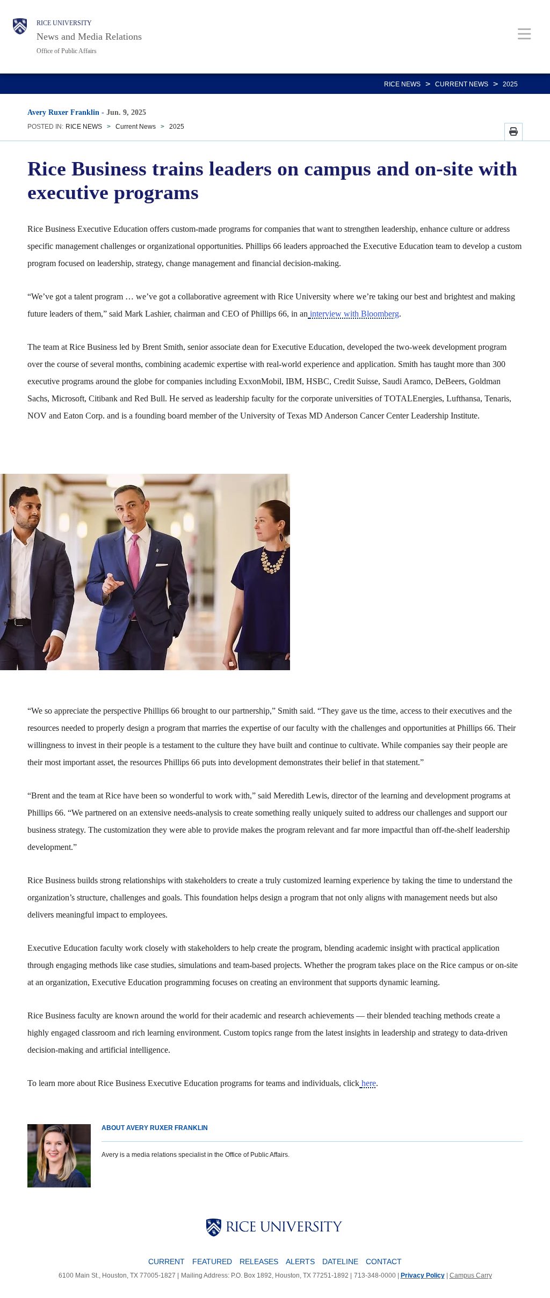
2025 (510, 84)
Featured (212, 1261)
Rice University (64, 23)
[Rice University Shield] (20, 36)
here (368, 1083)
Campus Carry (471, 1275)
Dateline (340, 1261)
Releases (259, 1261)
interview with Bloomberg (354, 313)
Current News (461, 84)
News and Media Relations (89, 36)
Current (166, 1261)
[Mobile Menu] (524, 33)
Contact (384, 1261)
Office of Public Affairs (67, 51)
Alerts (300, 1261)
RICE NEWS (402, 84)
